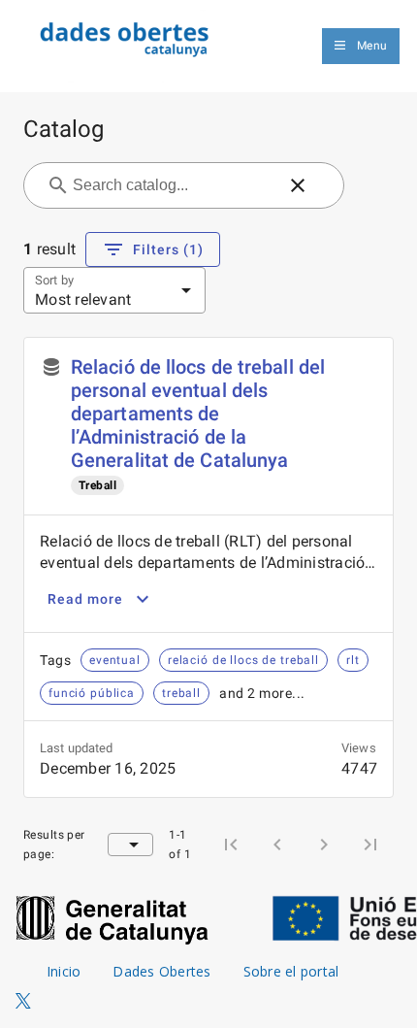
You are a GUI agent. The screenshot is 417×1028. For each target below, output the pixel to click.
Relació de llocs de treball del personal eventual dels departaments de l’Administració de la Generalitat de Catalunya (198, 413)
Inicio (64, 971)
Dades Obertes (161, 971)
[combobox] (172, 185)
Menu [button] (372, 45)
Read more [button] (85, 599)
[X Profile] (23, 1001)
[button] (297, 185)
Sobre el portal (291, 971)
